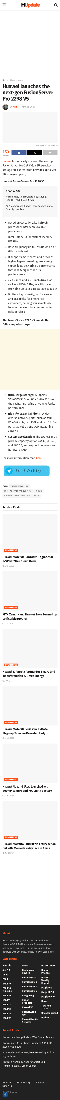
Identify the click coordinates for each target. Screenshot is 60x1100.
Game (25, 965)
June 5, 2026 (9, 566)
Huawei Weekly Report (45, 980)
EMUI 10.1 (7, 995)
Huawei (6, 161)
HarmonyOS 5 (29, 991)
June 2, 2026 (9, 681)
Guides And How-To (28, 971)
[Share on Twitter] (34, 152)
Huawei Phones (45, 971)
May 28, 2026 (9, 853)
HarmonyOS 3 (29, 982)
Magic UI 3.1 (47, 992)
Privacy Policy (23, 1082)
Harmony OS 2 (30, 977)
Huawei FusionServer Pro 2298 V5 (22, 496)
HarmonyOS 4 (29, 986)
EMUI (5, 979)
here (39, 458)
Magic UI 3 (46, 987)
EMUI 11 (6, 1000)
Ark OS (6, 970)
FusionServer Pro (19, 486)
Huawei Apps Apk (29, 1013)
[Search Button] (56, 5)
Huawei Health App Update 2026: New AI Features (28, 1037)
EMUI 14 (6, 1013)
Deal (5, 974)
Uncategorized (49, 1013)
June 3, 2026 (9, 623)
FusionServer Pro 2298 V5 (17, 491)
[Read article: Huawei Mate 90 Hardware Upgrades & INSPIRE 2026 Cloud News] (30, 533)
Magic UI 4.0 (48, 996)
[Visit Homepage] (30, 5)
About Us (6, 1082)
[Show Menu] (4, 5)
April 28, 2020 (28, 107)
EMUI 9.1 (6, 1018)
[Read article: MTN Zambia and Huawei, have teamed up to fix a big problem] (30, 591)
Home (5, 80)
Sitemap (40, 1082)
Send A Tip (7, 1086)
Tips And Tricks (46, 1007)
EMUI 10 (6, 983)
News (44, 1001)
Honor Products (27, 1001)
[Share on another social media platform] (50, 152)
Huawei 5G (27, 1007)
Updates (46, 1017)
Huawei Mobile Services (30, 1021)
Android (6, 965)
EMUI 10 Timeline (7, 989)
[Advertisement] (30, 43)
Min (15, 107)
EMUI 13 (6, 1009)
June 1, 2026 (9, 796)
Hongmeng (28, 995)
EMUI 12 (6, 1004)
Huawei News (16, 80)
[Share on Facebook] (19, 152)
